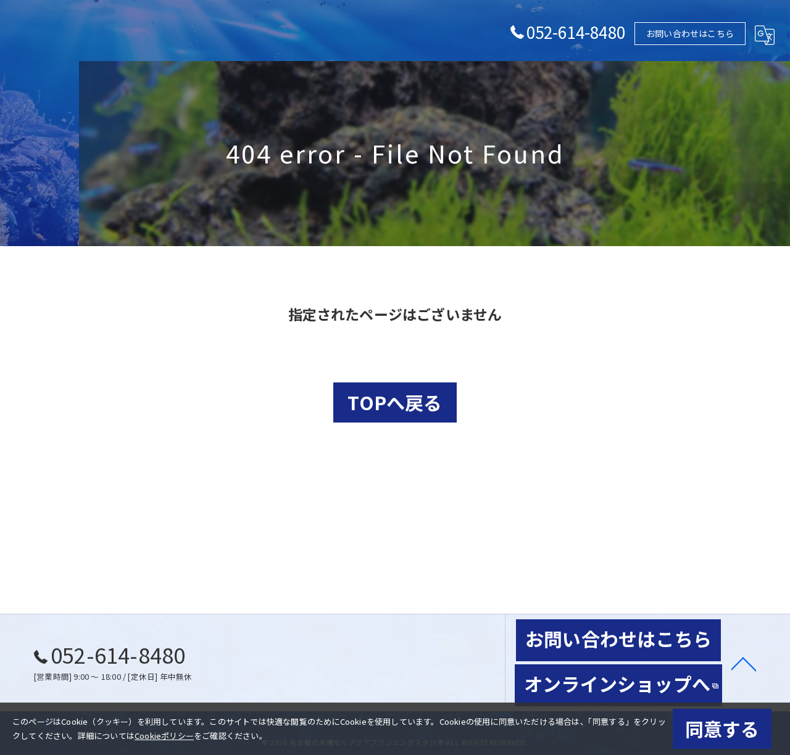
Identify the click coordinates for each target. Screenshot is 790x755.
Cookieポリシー (164, 735)
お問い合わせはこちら (690, 33)
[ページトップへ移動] (743, 663)
